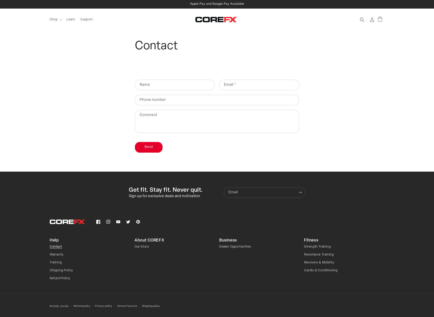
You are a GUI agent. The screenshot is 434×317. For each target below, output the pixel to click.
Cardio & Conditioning (321, 270)
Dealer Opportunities (235, 246)
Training (56, 262)
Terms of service (127, 306)
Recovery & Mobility (319, 262)
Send (148, 147)
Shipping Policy (61, 270)
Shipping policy (151, 306)
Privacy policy (103, 306)
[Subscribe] (300, 192)
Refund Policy (60, 278)
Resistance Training (319, 254)
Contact (56, 246)
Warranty (57, 254)
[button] (55, 19)
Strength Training (317, 246)
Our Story (141, 246)
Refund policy (82, 306)
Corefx (64, 306)
